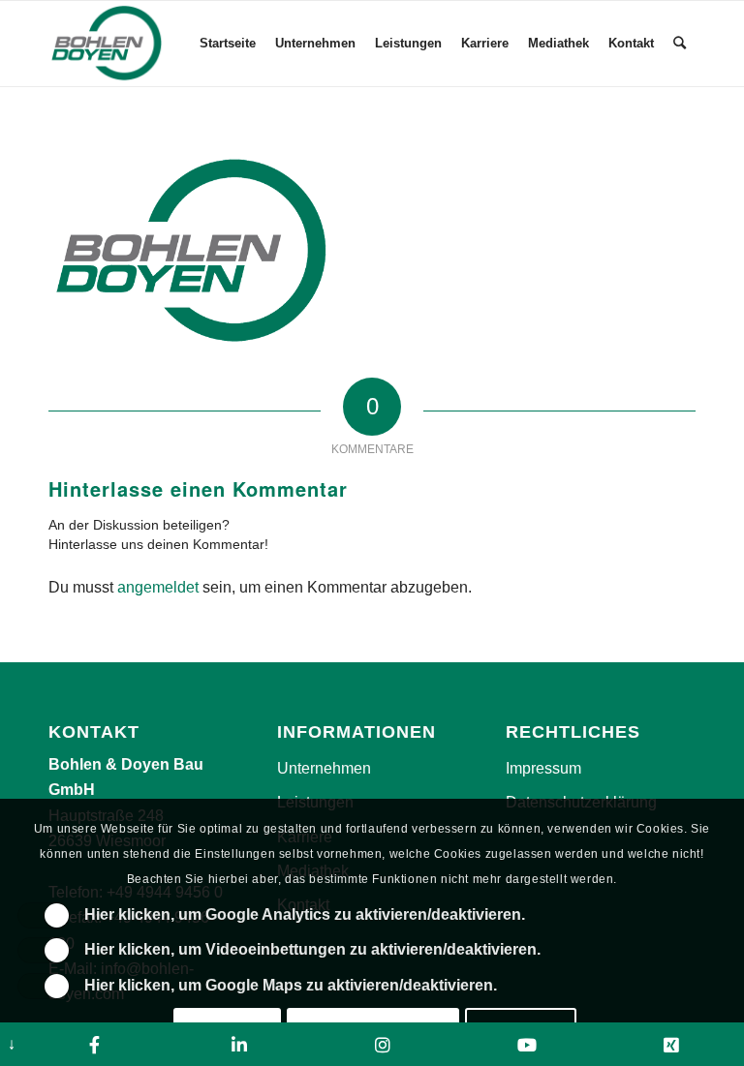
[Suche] (680, 43)
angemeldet (158, 587)
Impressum (543, 768)
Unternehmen (324, 768)
